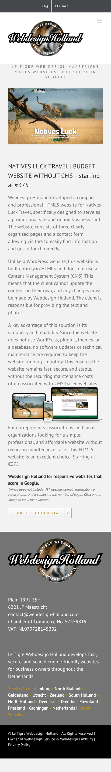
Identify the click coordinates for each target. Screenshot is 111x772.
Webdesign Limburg (76, 739)
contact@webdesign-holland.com (43, 614)
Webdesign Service (39, 739)
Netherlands (64, 708)
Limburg (43, 688)
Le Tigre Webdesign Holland (35, 733)
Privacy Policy (19, 744)
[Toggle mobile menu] (100, 21)
